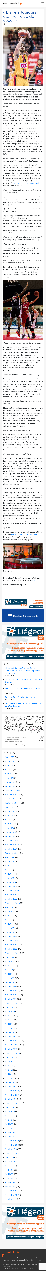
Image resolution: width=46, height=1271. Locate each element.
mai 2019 (8, 1120)
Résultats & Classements (25, 616)
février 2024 (10, 882)
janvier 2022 (10, 987)
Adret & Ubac (30, 1268)
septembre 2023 (12, 903)
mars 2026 (9, 778)
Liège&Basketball (10, 3)
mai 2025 (9, 820)
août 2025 (9, 807)
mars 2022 (9, 978)
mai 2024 (9, 870)
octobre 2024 (11, 849)
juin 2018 (9, 1166)
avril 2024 (9, 874)
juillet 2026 (10, 761)
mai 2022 (9, 970)
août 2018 (9, 1157)
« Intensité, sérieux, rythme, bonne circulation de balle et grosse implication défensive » (23, 670)
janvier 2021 (10, 1037)
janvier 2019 (10, 1137)
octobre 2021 (11, 999)
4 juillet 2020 (7, 24)
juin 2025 (9, 816)
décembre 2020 (12, 1041)
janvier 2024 (10, 886)
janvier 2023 (10, 936)
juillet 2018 (10, 1162)
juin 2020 (9, 1066)
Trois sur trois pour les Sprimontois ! (20, 697)
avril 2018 (9, 1174)
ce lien (34, 581)
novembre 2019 (12, 1095)
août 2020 (9, 1057)
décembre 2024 (12, 841)
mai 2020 (9, 1070)
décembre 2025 (12, 791)
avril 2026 (9, 774)
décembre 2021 (12, 991)
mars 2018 (9, 1178)
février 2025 (10, 832)
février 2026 (10, 782)
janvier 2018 (10, 1187)
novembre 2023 (12, 895)
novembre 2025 (12, 795)
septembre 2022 (12, 953)
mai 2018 (8, 1170)
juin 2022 (9, 966)
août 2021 (9, 1007)
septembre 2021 (12, 1003)
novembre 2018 (12, 1145)
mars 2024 (9, 878)
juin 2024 (9, 866)
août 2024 (9, 857)
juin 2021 (9, 1016)
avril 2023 (9, 924)
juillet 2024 (10, 861)
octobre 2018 (11, 1149)
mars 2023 (9, 928)
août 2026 (9, 757)
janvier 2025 (10, 836)
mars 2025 (9, 828)
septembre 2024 (12, 853)
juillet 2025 (10, 811)
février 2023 (10, 932)
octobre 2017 (11, 1199)
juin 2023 (9, 916)
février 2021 (10, 1032)
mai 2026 (9, 770)
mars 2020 (9, 1078)
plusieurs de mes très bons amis (25, 183)
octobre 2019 (11, 1099)
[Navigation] (42, 3)
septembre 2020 (12, 1053)
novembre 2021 (12, 995)
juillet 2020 (10, 1062)
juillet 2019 (10, 1112)
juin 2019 (9, 1116)
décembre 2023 (12, 891)
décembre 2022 (12, 941)
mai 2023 (9, 920)
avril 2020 (9, 1074)
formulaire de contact (33, 1260)
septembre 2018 (12, 1153)
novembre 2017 (12, 1195)
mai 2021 (8, 1020)
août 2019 (9, 1107)
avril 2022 (9, 974)
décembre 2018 (12, 1141)
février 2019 (10, 1132)
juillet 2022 (10, 961)
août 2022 (9, 957)
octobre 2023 (11, 899)
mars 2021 (9, 1028)
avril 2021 (9, 1024)
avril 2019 (9, 1124)
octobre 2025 (11, 799)
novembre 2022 (12, 945)
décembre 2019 (12, 1091)
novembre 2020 (12, 1045)
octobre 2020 (11, 1049)
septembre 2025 (12, 803)
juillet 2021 (10, 1012)
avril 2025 (9, 824)
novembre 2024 (12, 845)
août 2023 (9, 907)
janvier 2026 (10, 786)
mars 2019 (9, 1128)
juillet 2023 (10, 911)
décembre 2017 (12, 1191)
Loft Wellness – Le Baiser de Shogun (26, 535)
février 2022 (10, 982)
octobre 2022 (11, 949)
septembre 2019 (12, 1103)
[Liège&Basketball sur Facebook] (3, 1256)
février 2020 (10, 1082)
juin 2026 (9, 766)
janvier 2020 (10, 1087)
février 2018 (10, 1183)
